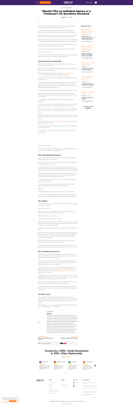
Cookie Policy (6, 401)
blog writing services (68, 271)
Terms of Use (69, 403)
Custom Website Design (67, 7)
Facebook (45, 272)
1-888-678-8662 (89, 2)
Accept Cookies (13, 401)
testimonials (59, 121)
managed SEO (59, 271)
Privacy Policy (64, 403)
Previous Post (43, 336)
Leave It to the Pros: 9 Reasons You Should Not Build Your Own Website (87, 54)
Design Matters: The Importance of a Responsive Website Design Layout (88, 38)
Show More (94, 397)
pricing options (50, 305)
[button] (38, 365)
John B (63, 17)
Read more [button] (41, 369)
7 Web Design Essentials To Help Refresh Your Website (88, 84)
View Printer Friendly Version (45, 343)
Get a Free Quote (45, 2)
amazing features (73, 245)
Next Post (74, 336)
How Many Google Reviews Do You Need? (69, 338)
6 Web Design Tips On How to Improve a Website (88, 69)
